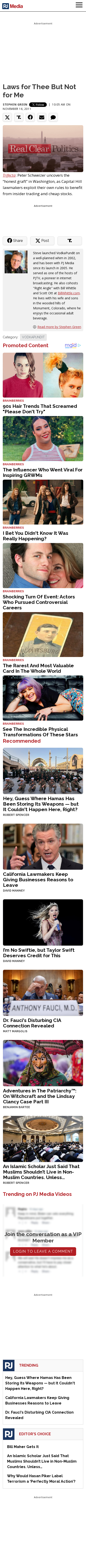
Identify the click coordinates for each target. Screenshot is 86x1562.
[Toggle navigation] (79, 5)
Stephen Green (15, 104)
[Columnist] (18, 261)
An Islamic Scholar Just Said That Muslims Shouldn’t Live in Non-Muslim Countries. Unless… (41, 1172)
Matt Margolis (15, 1031)
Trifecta (9, 175)
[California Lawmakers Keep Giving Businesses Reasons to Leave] (43, 846)
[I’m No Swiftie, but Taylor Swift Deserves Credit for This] (43, 922)
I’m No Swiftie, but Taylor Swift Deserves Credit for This (39, 952)
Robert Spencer (16, 815)
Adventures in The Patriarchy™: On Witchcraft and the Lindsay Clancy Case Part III (39, 1096)
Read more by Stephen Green (59, 327)
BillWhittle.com (69, 293)
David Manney (14, 890)
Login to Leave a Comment (43, 1251)
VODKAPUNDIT (33, 337)
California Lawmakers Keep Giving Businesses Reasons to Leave (38, 879)
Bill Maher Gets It (23, 1447)
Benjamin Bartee (16, 1107)
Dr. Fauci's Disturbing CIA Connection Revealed (32, 1023)
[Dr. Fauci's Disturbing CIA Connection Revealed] (43, 992)
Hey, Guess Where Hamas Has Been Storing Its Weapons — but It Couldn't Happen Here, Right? (41, 804)
